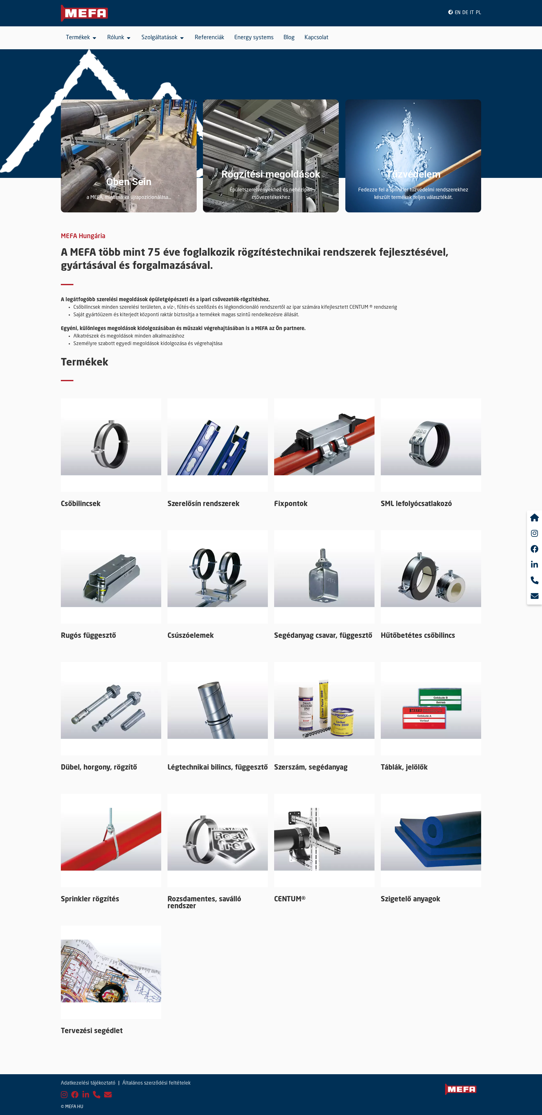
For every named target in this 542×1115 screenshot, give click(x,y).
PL (478, 13)
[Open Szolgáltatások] (182, 38)
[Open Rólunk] (128, 38)
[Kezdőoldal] (534, 518)
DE (465, 13)
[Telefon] (96, 1095)
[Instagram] (64, 1095)
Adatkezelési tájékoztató (88, 1083)
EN (457, 13)
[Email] (108, 1095)
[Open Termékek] (94, 38)
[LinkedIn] (85, 1095)
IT (472, 13)
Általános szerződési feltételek (156, 1083)
